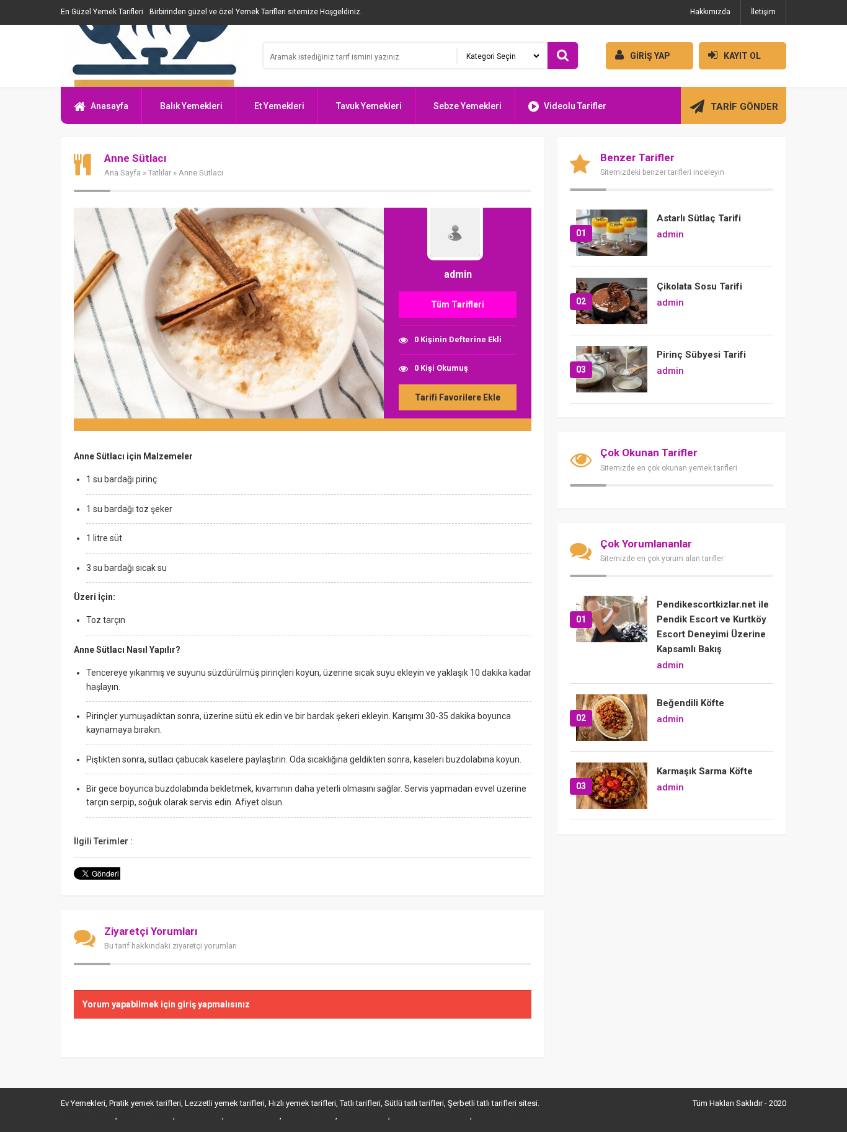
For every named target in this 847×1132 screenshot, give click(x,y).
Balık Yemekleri (191, 106)
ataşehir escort (145, 1116)
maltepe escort (87, 1116)
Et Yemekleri (279, 106)
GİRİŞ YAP (650, 56)
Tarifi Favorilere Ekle (457, 397)
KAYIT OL (742, 56)
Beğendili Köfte (690, 703)
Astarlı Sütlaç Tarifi (699, 218)
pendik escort (362, 1116)
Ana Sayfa (122, 172)
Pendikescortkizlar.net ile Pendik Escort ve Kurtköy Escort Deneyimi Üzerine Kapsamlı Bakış (713, 627)
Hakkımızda (710, 11)
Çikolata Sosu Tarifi (699, 286)
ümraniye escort (502, 1116)
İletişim (763, 11)
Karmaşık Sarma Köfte (705, 771)
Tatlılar (159, 172)
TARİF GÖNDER (744, 106)
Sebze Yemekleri (467, 106)
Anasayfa (109, 106)
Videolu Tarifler (575, 106)
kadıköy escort (308, 1116)
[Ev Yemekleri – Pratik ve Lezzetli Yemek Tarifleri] (154, 56)
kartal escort (198, 1116)
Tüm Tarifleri (457, 304)
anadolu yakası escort (430, 1116)
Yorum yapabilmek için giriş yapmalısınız (166, 1004)
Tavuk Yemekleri (369, 106)
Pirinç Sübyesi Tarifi (701, 354)
